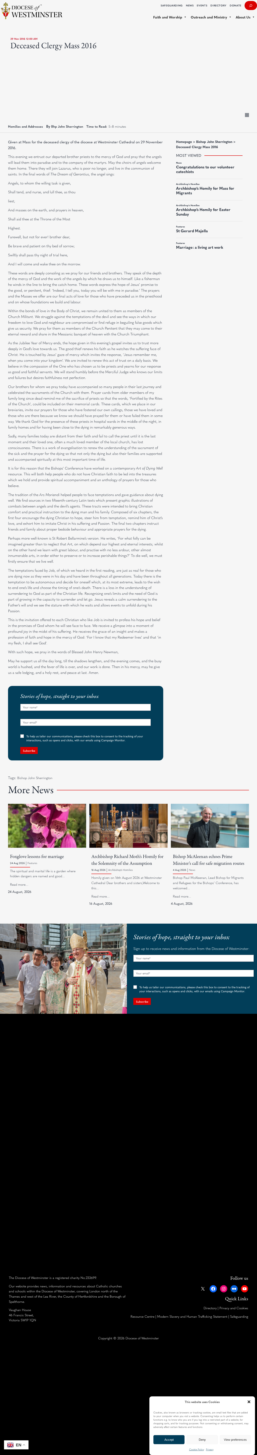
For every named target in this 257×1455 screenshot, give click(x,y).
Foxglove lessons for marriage (37, 857)
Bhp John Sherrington (67, 126)
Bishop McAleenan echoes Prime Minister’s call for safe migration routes (208, 860)
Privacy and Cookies (233, 1308)
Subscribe (29, 751)
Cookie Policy (196, 1449)
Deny (202, 1439)
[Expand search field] (251, 5)
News (192, 870)
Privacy (209, 1449)
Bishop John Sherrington (34, 777)
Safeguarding (239, 1316)
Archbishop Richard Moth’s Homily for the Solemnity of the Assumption (127, 860)
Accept (169, 1439)
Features (32, 863)
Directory (210, 1308)
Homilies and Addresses (25, 126)
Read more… (19, 884)
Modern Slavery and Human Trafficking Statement (192, 1316)
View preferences (235, 1439)
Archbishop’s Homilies (120, 870)
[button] (249, 1402)
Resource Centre (142, 1316)
